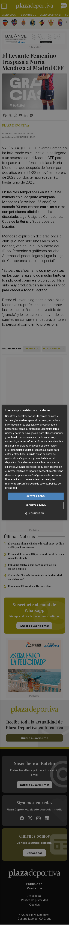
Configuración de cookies (34, 483)
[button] (34, 513)
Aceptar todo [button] (35, 496)
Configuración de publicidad (46, 475)
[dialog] (34, 462)
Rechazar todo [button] (35, 505)
